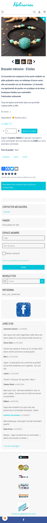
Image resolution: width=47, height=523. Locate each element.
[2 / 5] (6, 174)
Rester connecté (13, 253)
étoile (25, 156)
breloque (6, 156)
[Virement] (23, 496)
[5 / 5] (15, 174)
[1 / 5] (2, 174)
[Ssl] (23, 467)
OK (42, 281)
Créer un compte (7, 260)
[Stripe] (23, 476)
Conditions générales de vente (23, 513)
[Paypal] (23, 486)
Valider (23, 267)
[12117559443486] (23, 507)
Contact (7, 212)
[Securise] (23, 457)
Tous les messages (11, 446)
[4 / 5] (12, 174)
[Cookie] (5, 518)
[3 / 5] (9, 174)
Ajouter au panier (29, 131)
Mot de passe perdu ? (22, 260)
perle (16, 156)
